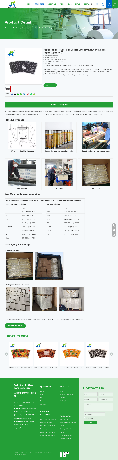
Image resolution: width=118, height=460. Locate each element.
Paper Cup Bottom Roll (47, 432)
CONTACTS (88, 4)
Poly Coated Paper (46, 422)
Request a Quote (16, 326)
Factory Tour (64, 401)
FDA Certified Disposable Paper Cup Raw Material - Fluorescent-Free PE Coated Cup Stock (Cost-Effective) (72, 367)
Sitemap (23, 454)
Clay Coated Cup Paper (47, 435)
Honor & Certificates (66, 394)
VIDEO (62, 4)
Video (42, 394)
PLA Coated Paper (66, 416)
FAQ (70, 4)
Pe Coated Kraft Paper (47, 426)
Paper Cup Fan (45, 429)
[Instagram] (64, 455)
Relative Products (65, 438)
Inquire (51, 85)
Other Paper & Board (66, 435)
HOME (29, 4)
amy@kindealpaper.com (28, 408)
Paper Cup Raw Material (48, 419)
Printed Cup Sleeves (66, 419)
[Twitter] (61, 455)
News (42, 401)
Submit (90, 422)
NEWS (77, 4)
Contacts (43, 404)
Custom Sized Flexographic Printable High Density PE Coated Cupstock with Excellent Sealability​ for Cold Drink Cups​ (21, 367)
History (62, 398)
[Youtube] (64, 452)
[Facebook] (61, 452)
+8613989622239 (29, 415)
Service (62, 391)
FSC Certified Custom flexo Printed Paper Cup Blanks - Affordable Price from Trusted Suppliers (46, 367)
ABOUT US (52, 4)
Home (42, 391)
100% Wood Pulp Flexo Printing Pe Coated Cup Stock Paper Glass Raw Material (97, 367)
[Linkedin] (67, 452)
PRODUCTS (39, 4)
